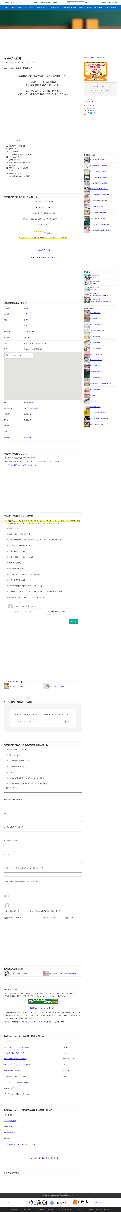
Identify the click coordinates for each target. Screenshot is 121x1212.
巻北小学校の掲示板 (95, 336)
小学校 (31, 7)
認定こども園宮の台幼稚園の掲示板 (99, 418)
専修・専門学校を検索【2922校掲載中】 (100, 224)
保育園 (13, 7)
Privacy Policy (27, 1209)
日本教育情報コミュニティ (10, 2)
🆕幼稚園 (92, 57)
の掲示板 (92, 395)
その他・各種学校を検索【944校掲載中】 (101, 230)
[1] (48, 614)
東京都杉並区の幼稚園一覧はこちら (43, 257)
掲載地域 (80, 1209)
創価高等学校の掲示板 (96, 324)
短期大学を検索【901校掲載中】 (98, 212)
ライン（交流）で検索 (12, 1070)
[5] (58, 614)
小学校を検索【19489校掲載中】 (98, 177)
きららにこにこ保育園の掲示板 (98, 413)
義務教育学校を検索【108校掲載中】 (99, 194)
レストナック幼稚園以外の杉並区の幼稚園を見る (43, 1158)
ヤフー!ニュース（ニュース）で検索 (16, 1065)
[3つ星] (38, 232)
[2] (50, 614)
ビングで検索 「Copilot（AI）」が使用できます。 (22, 1144)
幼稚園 (7, 7)
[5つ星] (43, 232)
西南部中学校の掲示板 (96, 354)
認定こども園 (22, 7)
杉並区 (26, 314)
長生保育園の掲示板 (95, 319)
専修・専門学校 (98, 7)
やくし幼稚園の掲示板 (96, 348)
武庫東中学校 (93, 289)
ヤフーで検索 (9, 1132)
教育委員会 (99, 1202)
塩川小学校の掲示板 (95, 342)
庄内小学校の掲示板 (95, 366)
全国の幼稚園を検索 (43, 250)
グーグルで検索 (9, 1121)
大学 (74, 7)
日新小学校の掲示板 (95, 389)
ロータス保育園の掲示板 (96, 424)
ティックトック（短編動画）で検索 (16, 1082)
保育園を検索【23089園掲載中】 (98, 165)
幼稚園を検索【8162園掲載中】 (98, 159)
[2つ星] (36, 232)
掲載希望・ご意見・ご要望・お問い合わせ (99, 1209)
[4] (56, 614)
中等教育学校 (66, 7)
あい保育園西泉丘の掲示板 (97, 330)
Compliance (14, 1209)
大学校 (89, 7)
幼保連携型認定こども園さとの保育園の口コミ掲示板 (62, 973)
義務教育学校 (55, 7)
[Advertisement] (60, 42)
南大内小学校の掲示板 (96, 371)
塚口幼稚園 (93, 283)
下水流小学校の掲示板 (96, 377)
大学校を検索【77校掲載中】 (97, 218)
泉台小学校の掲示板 (95, 313)
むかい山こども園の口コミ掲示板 (18, 973)
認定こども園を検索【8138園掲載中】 (100, 171)
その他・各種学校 (111, 7)
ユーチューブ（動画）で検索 (14, 1076)
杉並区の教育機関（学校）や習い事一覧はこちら (21, 465)
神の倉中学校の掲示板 (96, 360)
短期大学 (81, 7)
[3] (53, 614)
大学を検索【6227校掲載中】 (97, 206)
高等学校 (45, 7)
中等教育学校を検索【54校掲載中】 (99, 200)
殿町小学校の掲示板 (95, 407)
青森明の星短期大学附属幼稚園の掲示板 (100, 383)
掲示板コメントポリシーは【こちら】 (43, 1008)
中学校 (38, 7)
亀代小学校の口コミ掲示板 (17, 686)
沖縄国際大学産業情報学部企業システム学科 (101, 301)
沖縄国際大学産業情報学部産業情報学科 (100, 295)
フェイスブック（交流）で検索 (15, 1059)
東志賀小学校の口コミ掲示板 (56, 686)
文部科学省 (28, 437)
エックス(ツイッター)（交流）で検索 (17, 1047)
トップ (86, 57)
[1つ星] (34, 232)
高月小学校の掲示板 (95, 401)
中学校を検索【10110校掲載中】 (98, 183)
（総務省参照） (34, 408)
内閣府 (7, 1202)
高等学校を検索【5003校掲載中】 (99, 189)
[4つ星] (40, 232)
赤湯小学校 (93, 277)
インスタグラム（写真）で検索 (15, 1053)
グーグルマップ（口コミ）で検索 (15, 1094)
